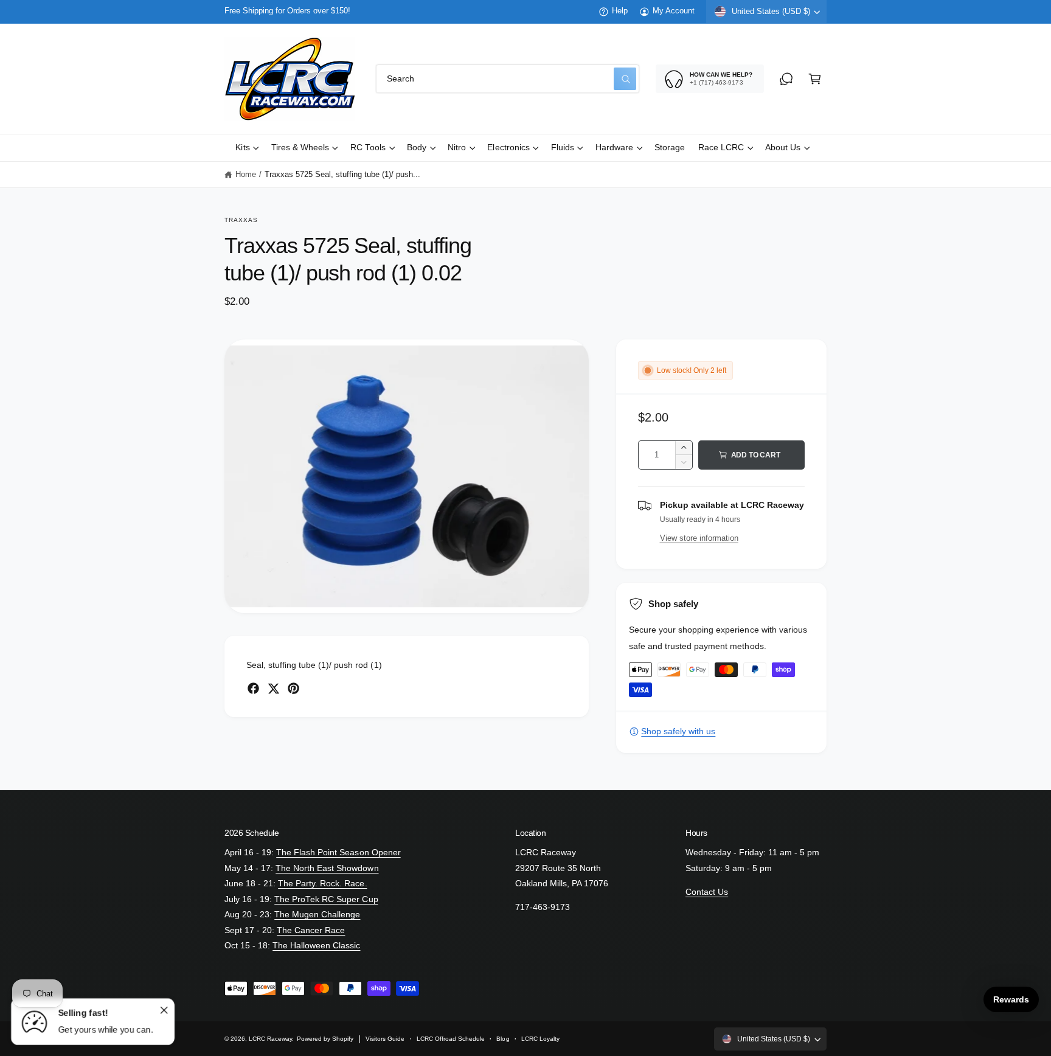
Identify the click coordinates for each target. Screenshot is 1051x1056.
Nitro (457, 147)
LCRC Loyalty (540, 1038)
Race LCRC (721, 147)
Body (416, 147)
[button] (814, 78)
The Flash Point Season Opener (338, 852)
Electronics (508, 147)
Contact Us (706, 892)
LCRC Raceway (270, 1038)
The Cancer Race (311, 930)
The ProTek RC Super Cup (326, 899)
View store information (699, 538)
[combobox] (507, 78)
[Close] (164, 1010)
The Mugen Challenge (317, 914)
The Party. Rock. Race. (322, 883)
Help (620, 11)
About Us (782, 147)
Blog (502, 1038)
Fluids (562, 147)
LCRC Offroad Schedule (451, 1038)
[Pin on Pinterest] (293, 688)
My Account (674, 11)
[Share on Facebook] (253, 688)
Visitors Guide (385, 1038)
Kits (242, 147)
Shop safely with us (678, 731)
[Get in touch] (786, 78)
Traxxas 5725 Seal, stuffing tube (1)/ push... (343, 174)
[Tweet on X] (273, 688)
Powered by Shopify (325, 1038)
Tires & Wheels (300, 147)
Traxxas (241, 220)
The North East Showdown (327, 868)
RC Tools (368, 147)
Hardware (614, 147)
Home (245, 174)
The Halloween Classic (316, 945)
